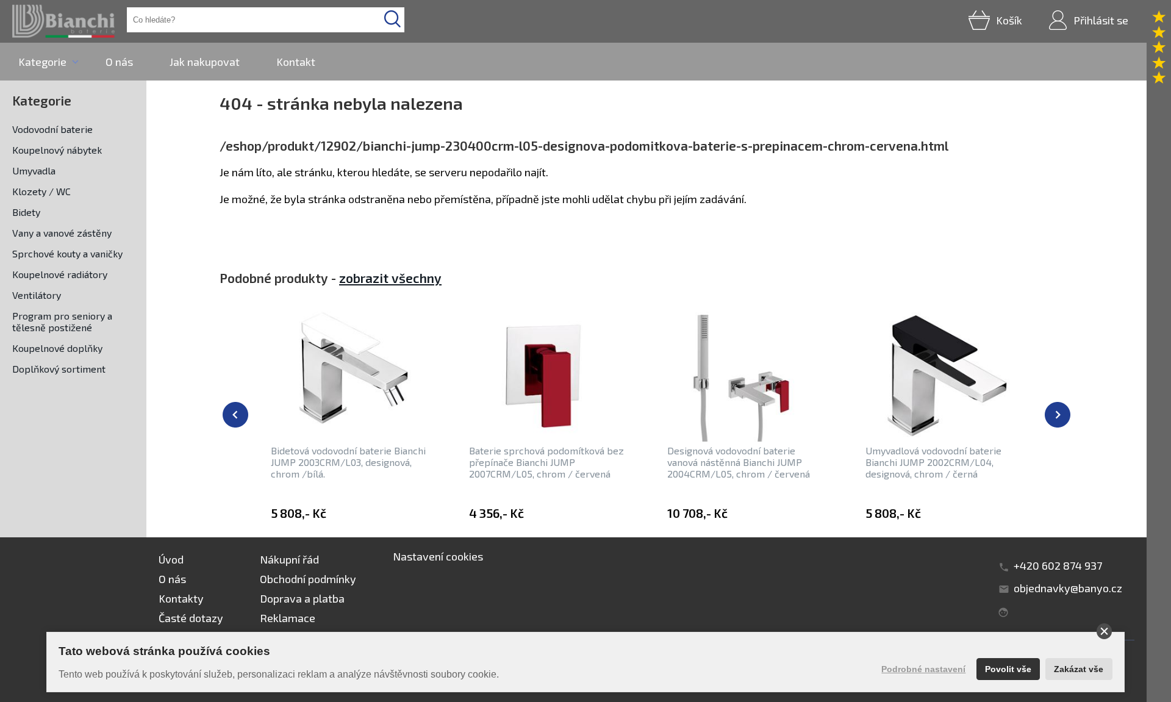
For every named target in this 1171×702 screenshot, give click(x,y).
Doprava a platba (302, 598)
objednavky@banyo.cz (1068, 588)
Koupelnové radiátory (59, 274)
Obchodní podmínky (308, 579)
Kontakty (181, 598)
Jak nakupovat (205, 61)
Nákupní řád (289, 559)
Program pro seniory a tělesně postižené (62, 321)
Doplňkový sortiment (59, 368)
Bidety (26, 212)
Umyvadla (34, 170)
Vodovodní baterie (52, 129)
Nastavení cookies (438, 556)
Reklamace (287, 618)
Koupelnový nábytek (57, 150)
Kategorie (42, 61)
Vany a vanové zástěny (62, 232)
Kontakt (295, 61)
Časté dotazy (191, 618)
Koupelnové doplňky (57, 348)
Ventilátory (36, 295)
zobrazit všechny (390, 277)
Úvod (171, 559)
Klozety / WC (41, 191)
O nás (119, 61)
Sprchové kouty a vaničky (67, 253)
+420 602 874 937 (1058, 565)
